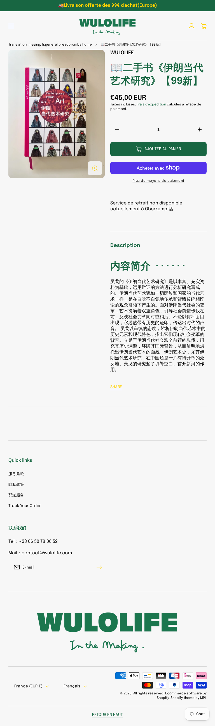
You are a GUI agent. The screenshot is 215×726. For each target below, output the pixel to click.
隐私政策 (16, 485)
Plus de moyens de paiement (158, 181)
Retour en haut (107, 715)
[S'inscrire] (101, 567)
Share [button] (116, 387)
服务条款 (16, 474)
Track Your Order (24, 506)
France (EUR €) (28, 686)
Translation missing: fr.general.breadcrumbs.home (50, 44)
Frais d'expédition (151, 104)
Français (72, 686)
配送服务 (16, 495)
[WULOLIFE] (107, 26)
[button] (11, 26)
